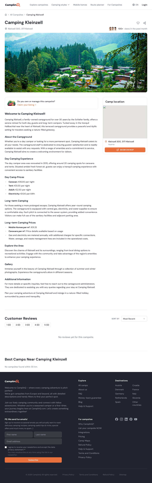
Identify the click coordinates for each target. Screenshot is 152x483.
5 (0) (46, 324)
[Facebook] (116, 419)
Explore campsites (39, 4)
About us (82, 389)
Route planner (97, 4)
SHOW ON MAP (127, 150)
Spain (118, 402)
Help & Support (85, 406)
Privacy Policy (85, 457)
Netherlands (121, 397)
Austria (118, 385)
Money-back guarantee (89, 397)
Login (144, 4)
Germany (119, 393)
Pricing (81, 436)
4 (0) (37, 324)
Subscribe (33, 460)
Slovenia (136, 397)
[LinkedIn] (126, 419)
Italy (134, 393)
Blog (80, 402)
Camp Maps (84, 440)
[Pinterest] (130, 419)
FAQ (80, 393)
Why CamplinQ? (86, 424)
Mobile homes (80, 4)
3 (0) (27, 324)
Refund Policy (84, 444)
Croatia (135, 385)
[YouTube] (135, 419)
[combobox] (134, 318)
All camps (83, 385)
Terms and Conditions (88, 453)
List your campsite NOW (90, 428)
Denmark (119, 389)
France (135, 389)
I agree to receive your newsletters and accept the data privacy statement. (31, 451)
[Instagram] (121, 419)
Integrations (84, 432)
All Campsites (16, 14)
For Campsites (115, 4)
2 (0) (18, 324)
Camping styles (59, 4)
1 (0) (9, 324)
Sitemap (122, 474)
